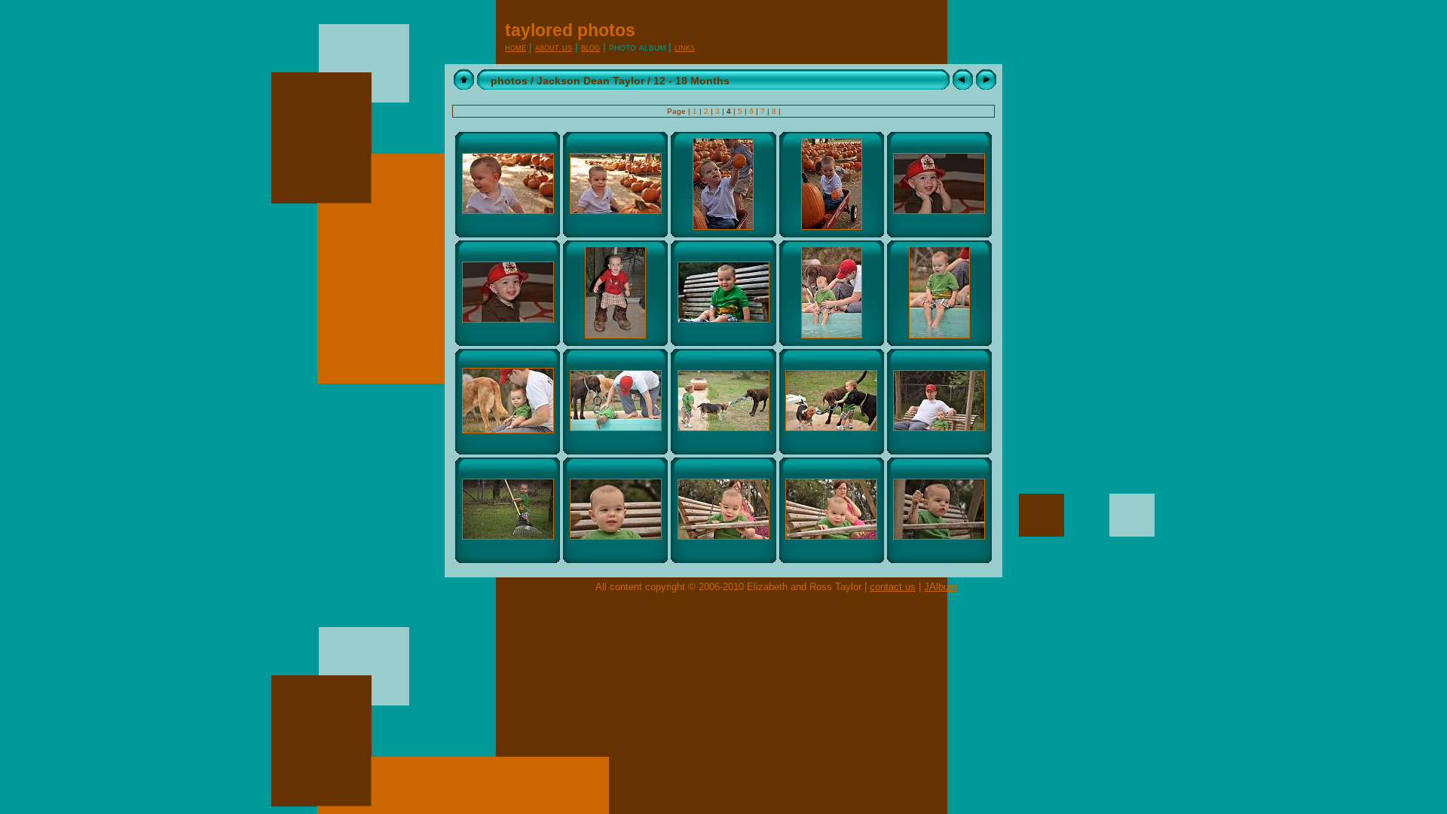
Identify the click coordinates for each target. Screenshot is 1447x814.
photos (509, 81)
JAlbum (940, 586)
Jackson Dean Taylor (590, 81)
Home (515, 47)
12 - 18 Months (691, 81)
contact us (893, 586)
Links (685, 47)
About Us (553, 47)
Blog (590, 47)
